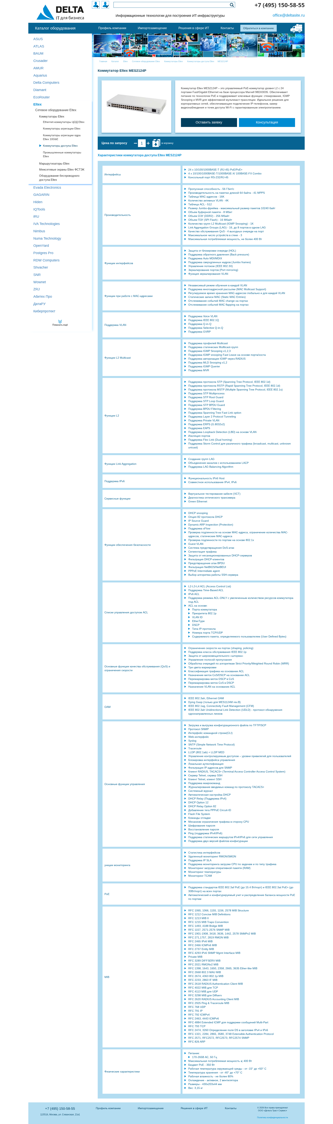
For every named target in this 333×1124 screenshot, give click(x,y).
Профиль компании (108, 1108)
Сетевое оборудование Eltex (55, 110)
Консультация (267, 122)
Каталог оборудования (55, 28)
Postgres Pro (43, 253)
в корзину (167, 143)
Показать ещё (60, 325)
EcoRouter (41, 97)
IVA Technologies (46, 224)
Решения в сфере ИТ (194, 1108)
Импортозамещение (151, 1108)
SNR (37, 275)
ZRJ (36, 289)
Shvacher (40, 267)
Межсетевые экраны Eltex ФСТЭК (61, 169)
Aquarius (40, 75)
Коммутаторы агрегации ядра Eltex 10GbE (62, 137)
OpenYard (41, 246)
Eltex (37, 104)
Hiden (37, 202)
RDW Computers (46, 260)
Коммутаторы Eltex (51, 116)
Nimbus (39, 231)
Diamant (39, 90)
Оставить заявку (209, 122)
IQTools (39, 209)
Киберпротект (44, 311)
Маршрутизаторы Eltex (54, 163)
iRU (36, 216)
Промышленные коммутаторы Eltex (62, 154)
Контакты (230, 1108)
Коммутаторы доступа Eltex (60, 145)
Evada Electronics (47, 187)
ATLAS (38, 46)
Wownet (39, 282)
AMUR (38, 68)
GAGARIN (41, 195)
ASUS (38, 39)
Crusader (40, 61)
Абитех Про (42, 296)
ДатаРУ (39, 304)
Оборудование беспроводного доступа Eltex (59, 177)
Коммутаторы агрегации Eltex (61, 128)
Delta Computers (46, 83)
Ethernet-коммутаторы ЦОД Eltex (63, 121)
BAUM (38, 53)
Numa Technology (47, 238)
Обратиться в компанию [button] (258, 28)
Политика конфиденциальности (272, 1117)
